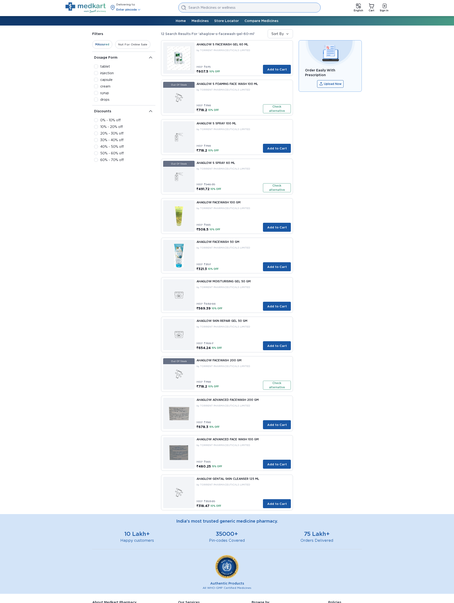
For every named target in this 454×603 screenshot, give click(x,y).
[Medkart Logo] (85, 7)
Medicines (200, 21)
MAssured (102, 44)
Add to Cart (277, 69)
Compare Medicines (261, 21)
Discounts (102, 111)
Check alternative (277, 109)
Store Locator (226, 21)
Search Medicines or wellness (212, 7)
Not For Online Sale (132, 44)
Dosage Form (106, 57)
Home (181, 21)
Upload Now (332, 84)
